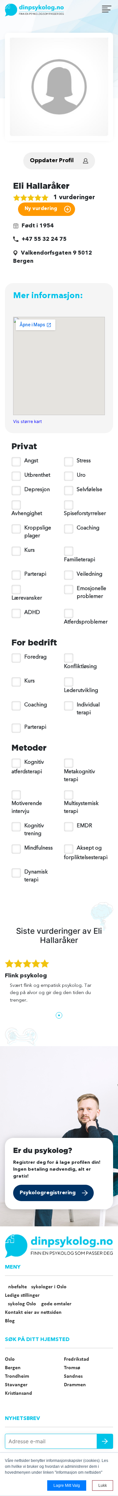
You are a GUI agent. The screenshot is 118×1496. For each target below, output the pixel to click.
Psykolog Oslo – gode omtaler (38, 1304)
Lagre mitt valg (66, 1485)
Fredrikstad (76, 1359)
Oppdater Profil (52, 160)
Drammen (75, 1385)
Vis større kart (27, 421)
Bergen (13, 1368)
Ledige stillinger (22, 1295)
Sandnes (73, 1376)
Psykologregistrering (48, 1193)
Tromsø (72, 1368)
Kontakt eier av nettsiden (33, 1312)
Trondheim (17, 1376)
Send (105, 1441)
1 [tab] (59, 1015)
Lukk (102, 1485)
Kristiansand (18, 1393)
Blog (10, 1321)
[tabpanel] (59, 984)
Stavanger (16, 1385)
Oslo (10, 1359)
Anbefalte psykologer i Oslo (36, 1287)
